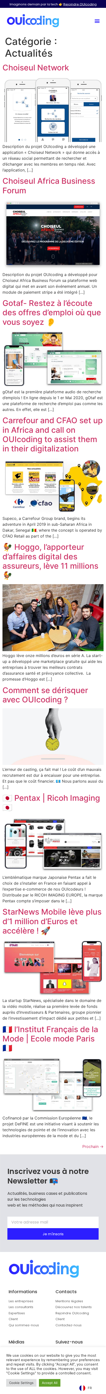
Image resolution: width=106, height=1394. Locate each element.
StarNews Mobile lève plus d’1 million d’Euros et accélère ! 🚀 (52, 921)
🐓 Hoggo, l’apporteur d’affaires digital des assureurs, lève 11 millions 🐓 (50, 561)
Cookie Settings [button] (21, 1383)
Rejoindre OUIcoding (80, 4)
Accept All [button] (49, 1383)
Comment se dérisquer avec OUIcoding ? (45, 694)
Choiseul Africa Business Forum (48, 185)
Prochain (93, 1146)
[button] (97, 21)
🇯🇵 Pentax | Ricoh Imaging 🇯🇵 (51, 802)
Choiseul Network (35, 67)
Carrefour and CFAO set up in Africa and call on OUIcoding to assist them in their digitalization (52, 434)
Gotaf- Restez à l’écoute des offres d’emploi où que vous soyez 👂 (51, 312)
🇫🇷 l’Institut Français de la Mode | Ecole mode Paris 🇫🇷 (50, 1039)
